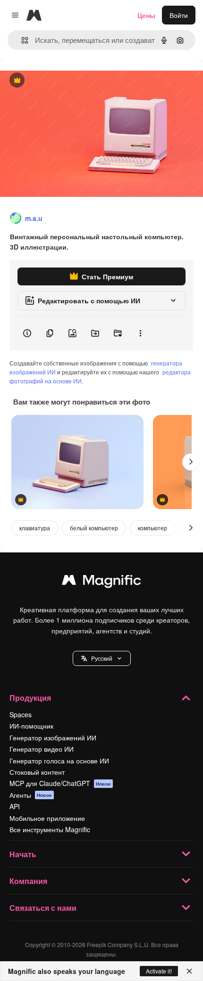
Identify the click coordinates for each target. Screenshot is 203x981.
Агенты (30, 795)
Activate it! (159, 971)
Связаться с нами (42, 907)
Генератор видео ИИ (41, 749)
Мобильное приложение (47, 818)
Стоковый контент (37, 772)
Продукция (30, 697)
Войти (178, 15)
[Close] (189, 971)
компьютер (152, 528)
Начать (22, 854)
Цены (146, 15)
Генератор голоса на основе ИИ (59, 760)
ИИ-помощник (31, 725)
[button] (102, 658)
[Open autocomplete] (21, 40)
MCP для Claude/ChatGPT (60, 783)
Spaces (20, 714)
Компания (28, 881)
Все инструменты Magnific (49, 829)
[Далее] (190, 462)
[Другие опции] (140, 333)
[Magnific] (101, 582)
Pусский (101, 658)
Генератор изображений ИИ (52, 737)
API (14, 806)
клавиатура (34, 528)
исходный (63, 81)
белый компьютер (94, 528)
